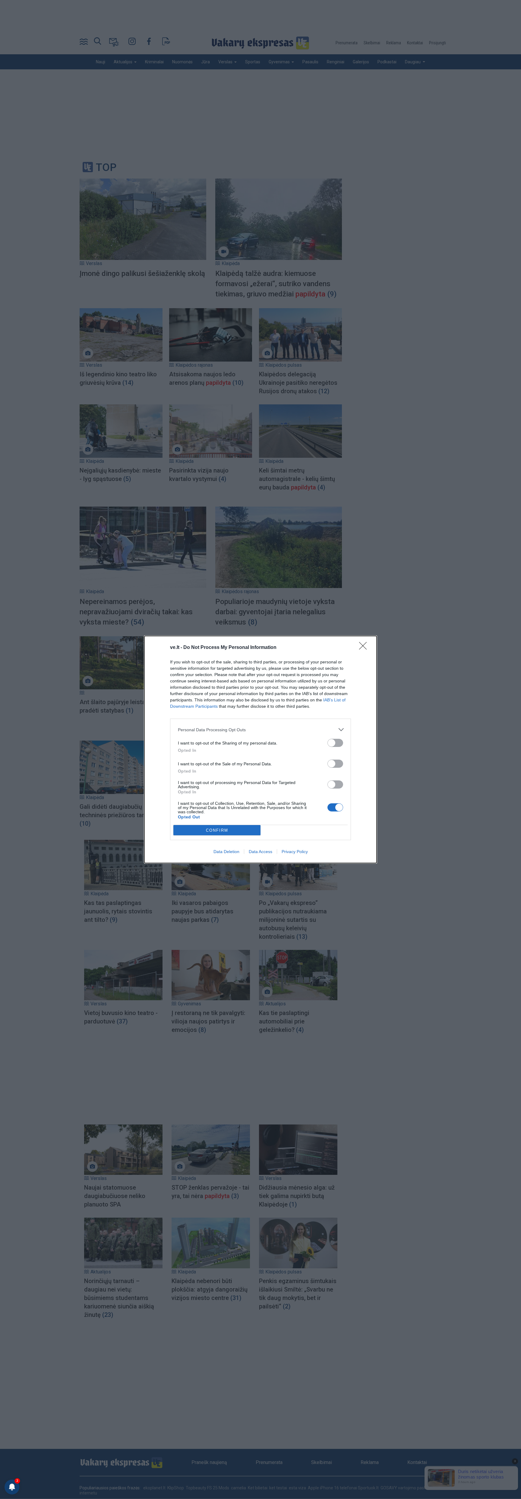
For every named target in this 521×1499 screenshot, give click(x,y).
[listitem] (260, 729)
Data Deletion (226, 851)
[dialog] (260, 749)
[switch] (335, 743)
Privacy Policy (295, 851)
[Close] (365, 647)
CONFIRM (217, 830)
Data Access (260, 851)
